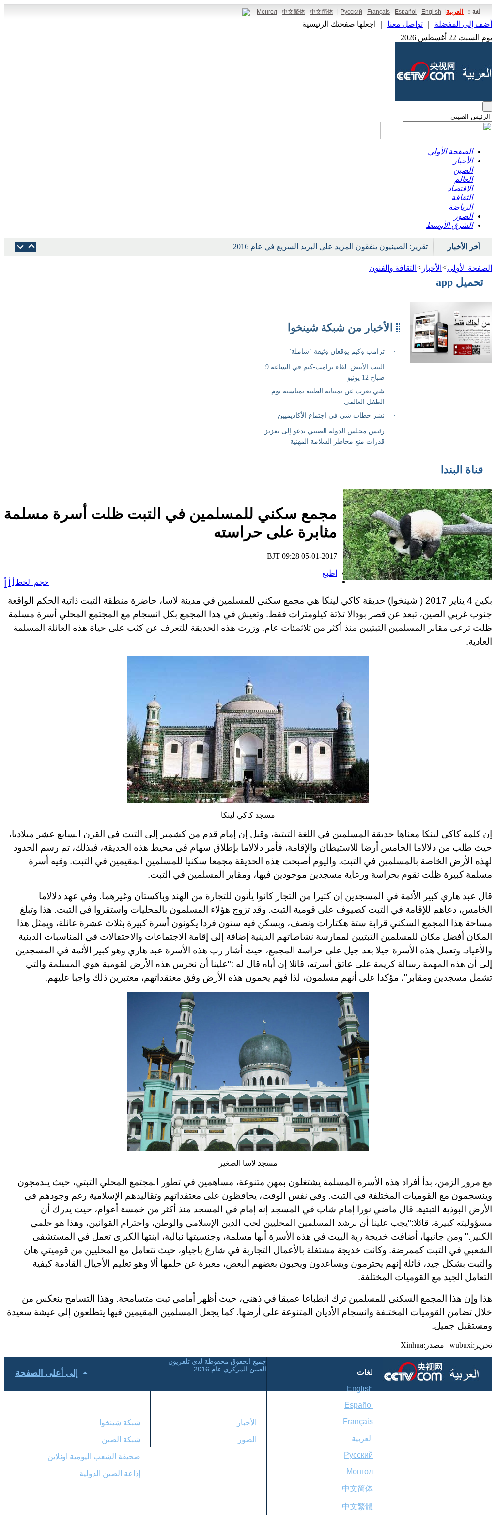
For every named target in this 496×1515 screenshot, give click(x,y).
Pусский (358, 1455)
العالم (463, 179)
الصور (463, 216)
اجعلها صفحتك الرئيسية (339, 24)
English (431, 11)
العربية (455, 11)
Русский (351, 11)
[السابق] (21, 247)
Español (406, 11)
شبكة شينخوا (119, 1422)
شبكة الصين (121, 1439)
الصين (463, 170)
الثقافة (462, 197)
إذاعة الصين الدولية (109, 1473)
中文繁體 (357, 1506)
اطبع (329, 573)
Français (378, 11)
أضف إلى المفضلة (463, 24)
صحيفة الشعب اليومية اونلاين (93, 1456)
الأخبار (463, 161)
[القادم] (31, 247)
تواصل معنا (405, 24)
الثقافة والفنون (393, 268)
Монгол (267, 11)
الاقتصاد (460, 188)
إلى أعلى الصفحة (47, 1373)
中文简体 (321, 11)
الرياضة (461, 207)
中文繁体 (293, 11)
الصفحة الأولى (450, 151)
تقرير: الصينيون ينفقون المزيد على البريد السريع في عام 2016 (330, 246)
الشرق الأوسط (449, 225)
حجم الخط (32, 582)
